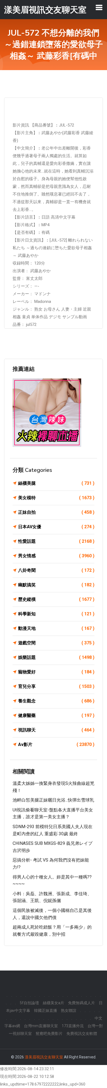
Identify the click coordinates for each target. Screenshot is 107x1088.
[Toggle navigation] (99, 7)
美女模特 (56, 497)
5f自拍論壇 (29, 1003)
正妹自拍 (56, 512)
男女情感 (56, 555)
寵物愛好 (56, 671)
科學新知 (56, 613)
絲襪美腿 (56, 483)
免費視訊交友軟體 (81, 1033)
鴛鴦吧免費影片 (49, 1033)
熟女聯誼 (68, 1010)
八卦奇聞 (56, 570)
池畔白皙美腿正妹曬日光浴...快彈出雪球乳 (53, 800)
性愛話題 (56, 541)
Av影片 (56, 744)
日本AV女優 (56, 526)
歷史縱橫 (56, 599)
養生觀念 (56, 701)
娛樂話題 (56, 657)
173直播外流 (73, 1026)
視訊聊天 (56, 730)
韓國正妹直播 (45, 1010)
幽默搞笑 (56, 584)
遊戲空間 (56, 642)
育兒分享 (56, 686)
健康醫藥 (56, 715)
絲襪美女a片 (53, 1003)
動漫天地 (56, 628)
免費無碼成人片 (81, 1003)
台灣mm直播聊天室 (41, 1026)
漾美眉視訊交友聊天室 (44, 1057)
